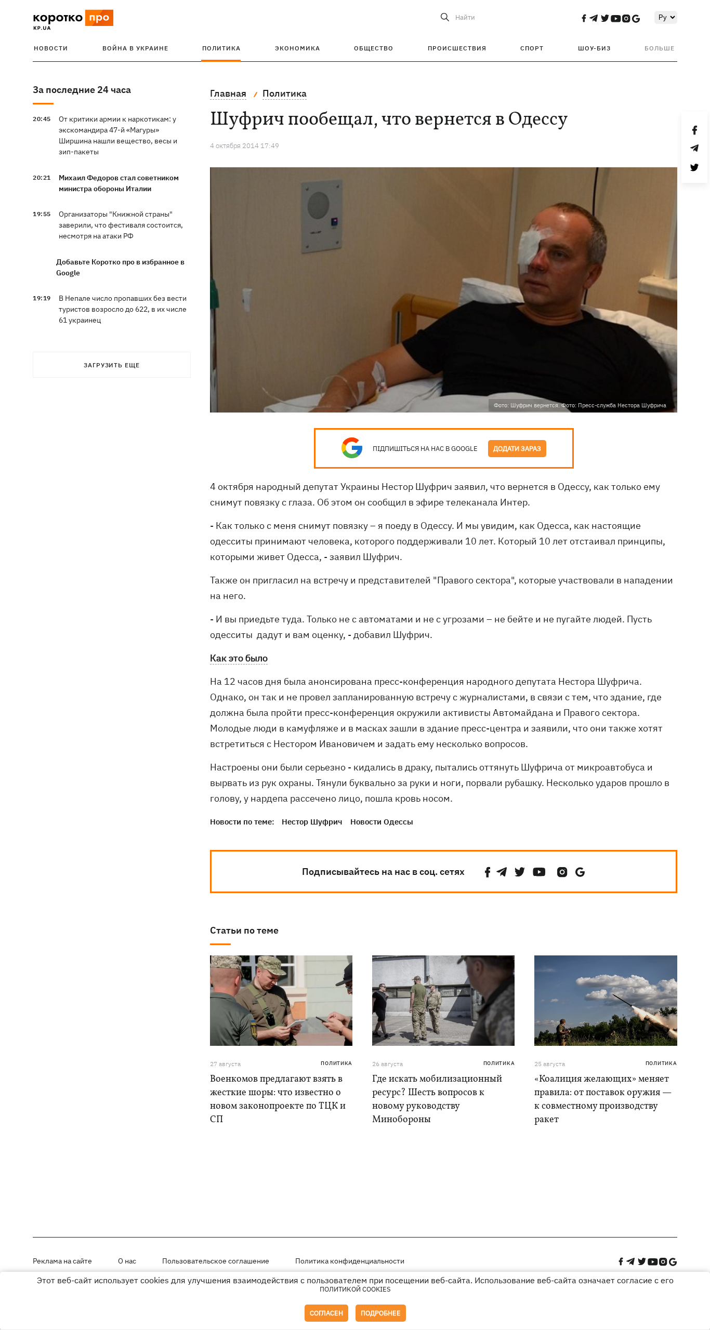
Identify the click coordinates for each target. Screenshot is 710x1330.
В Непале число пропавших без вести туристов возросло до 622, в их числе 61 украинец (123, 309)
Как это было (239, 658)
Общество (373, 48)
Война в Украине (135, 48)
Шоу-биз (594, 48)
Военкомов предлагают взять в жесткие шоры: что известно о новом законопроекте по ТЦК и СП (278, 1099)
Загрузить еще (112, 365)
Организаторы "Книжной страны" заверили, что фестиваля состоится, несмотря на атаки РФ (121, 225)
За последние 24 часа (82, 90)
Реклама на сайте (62, 1261)
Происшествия (457, 48)
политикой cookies (355, 1289)
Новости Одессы (381, 822)
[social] (584, 18)
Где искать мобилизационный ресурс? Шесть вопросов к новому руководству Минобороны (437, 1099)
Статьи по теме (244, 930)
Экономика (297, 48)
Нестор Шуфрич (312, 822)
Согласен (326, 1313)
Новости (51, 48)
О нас (127, 1261)
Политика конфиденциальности (349, 1261)
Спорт (532, 48)
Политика (221, 48)
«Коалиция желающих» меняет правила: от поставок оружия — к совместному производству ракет (603, 1099)
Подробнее (381, 1313)
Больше (660, 48)
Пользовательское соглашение (215, 1261)
